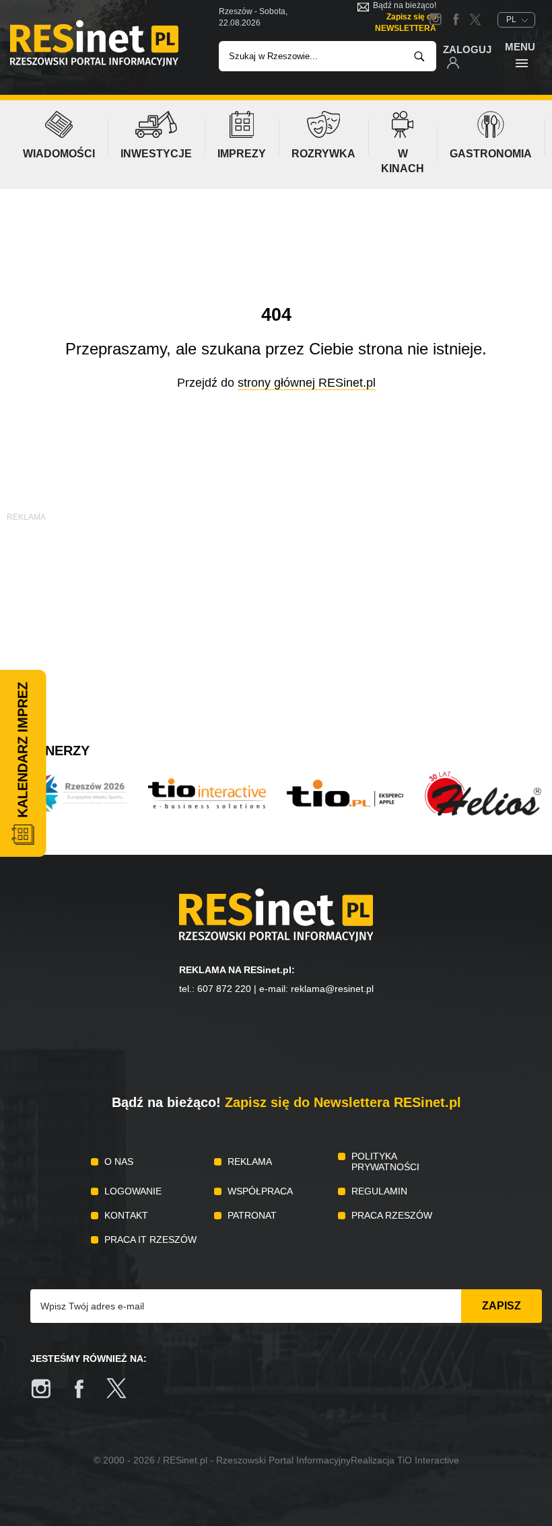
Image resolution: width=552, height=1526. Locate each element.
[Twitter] (123, 1395)
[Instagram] (47, 1395)
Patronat (252, 1215)
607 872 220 (224, 988)
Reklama (250, 1161)
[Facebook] (85, 1395)
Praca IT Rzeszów (150, 1239)
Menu (520, 46)
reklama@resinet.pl (332, 988)
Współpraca (260, 1191)
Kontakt (126, 1215)
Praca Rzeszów (391, 1215)
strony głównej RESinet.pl (307, 382)
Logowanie (133, 1191)
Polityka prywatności (385, 1161)
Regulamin (379, 1191)
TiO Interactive (428, 1460)
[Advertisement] (276, 619)
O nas (118, 1161)
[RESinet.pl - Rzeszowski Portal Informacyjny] (94, 63)
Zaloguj (467, 49)
